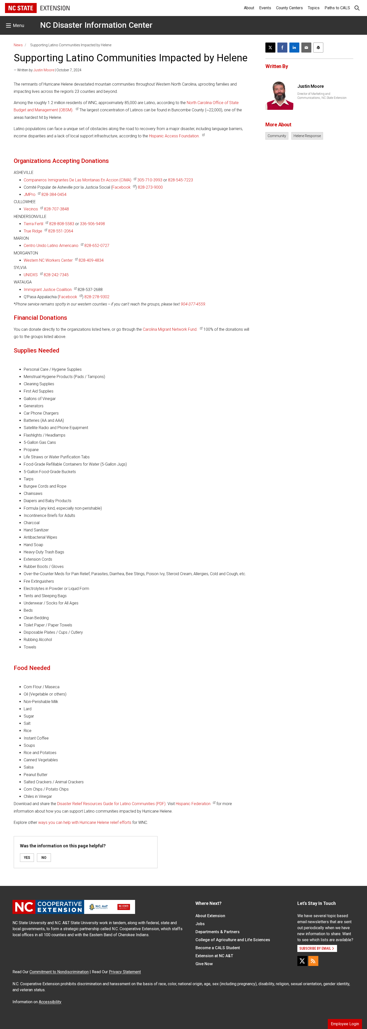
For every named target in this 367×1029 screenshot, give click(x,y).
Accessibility (50, 1001)
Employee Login (345, 1023)
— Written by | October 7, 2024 (47, 70)
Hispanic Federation (193, 803)
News (18, 45)
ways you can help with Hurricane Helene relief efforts (84, 822)
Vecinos (31, 209)
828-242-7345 (56, 274)
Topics (314, 8)
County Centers (289, 8)
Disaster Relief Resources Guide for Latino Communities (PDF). (112, 803)
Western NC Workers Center (48, 260)
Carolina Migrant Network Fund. (170, 329)
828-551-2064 (60, 231)
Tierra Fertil (33, 223)
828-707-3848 (56, 209)
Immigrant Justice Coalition (48, 289)
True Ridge (33, 231)
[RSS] (313, 961)
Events (265, 8)
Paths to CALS (337, 8)
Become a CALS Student (217, 947)
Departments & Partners (217, 931)
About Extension (210, 915)
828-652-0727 (96, 245)
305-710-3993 (149, 180)
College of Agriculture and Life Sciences (232, 939)
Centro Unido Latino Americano (51, 245)
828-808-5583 (61, 223)
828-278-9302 (96, 296)
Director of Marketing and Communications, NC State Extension (322, 96)
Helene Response (307, 136)
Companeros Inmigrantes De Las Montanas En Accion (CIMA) (77, 180)
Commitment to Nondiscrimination (59, 971)
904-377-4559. (193, 304)
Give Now (204, 963)
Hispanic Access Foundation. (174, 136)
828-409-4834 (91, 260)
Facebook (121, 187)
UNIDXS (31, 274)
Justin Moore (43, 70)
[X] (302, 961)
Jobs (200, 923)
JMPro (29, 194)
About (249, 8)
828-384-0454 (53, 194)
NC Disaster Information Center (96, 25)
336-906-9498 (92, 223)
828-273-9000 (150, 187)
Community (277, 136)
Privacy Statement (125, 971)
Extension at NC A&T (214, 955)
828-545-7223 (180, 180)
